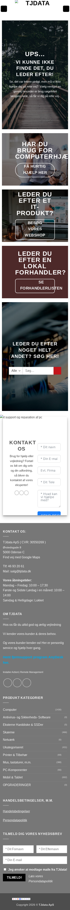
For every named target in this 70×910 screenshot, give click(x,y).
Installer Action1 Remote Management (23, 672)
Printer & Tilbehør (15, 755)
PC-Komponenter (15, 770)
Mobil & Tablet (13, 777)
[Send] (57, 370)
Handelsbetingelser (16, 811)
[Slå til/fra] (64, 709)
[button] (4, 9)
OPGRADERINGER (17, 785)
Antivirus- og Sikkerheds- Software (27, 717)
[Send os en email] (21, 492)
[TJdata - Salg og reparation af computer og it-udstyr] (36, 9)
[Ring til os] (26, 492)
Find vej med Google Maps (21, 557)
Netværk (9, 739)
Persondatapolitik (15, 820)
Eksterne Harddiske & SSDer (23, 724)
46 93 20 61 (16, 566)
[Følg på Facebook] (17, 492)
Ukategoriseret (13, 747)
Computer (10, 709)
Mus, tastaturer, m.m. (17, 762)
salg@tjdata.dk (20, 571)
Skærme (9, 732)
